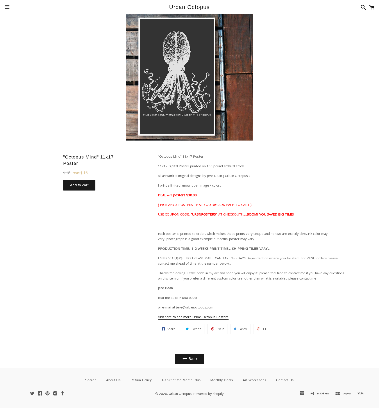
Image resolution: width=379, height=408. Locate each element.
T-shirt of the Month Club (181, 380)
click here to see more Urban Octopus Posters (193, 317)
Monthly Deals (221, 380)
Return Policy (141, 380)
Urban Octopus (189, 7)
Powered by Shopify (208, 393)
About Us (113, 380)
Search (91, 380)
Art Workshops (254, 380)
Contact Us (285, 380)
